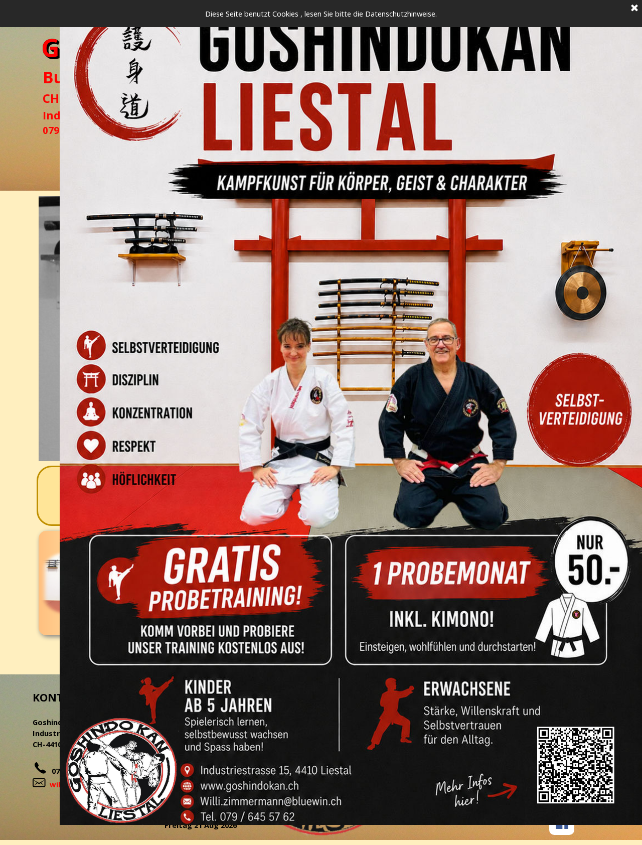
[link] (351, 412)
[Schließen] (634, 9)
